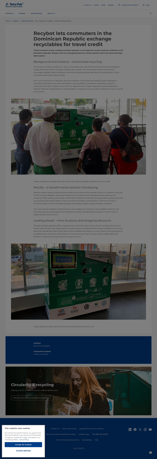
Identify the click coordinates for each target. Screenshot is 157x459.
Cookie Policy (24, 440)
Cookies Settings (23, 450)
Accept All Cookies (23, 444)
